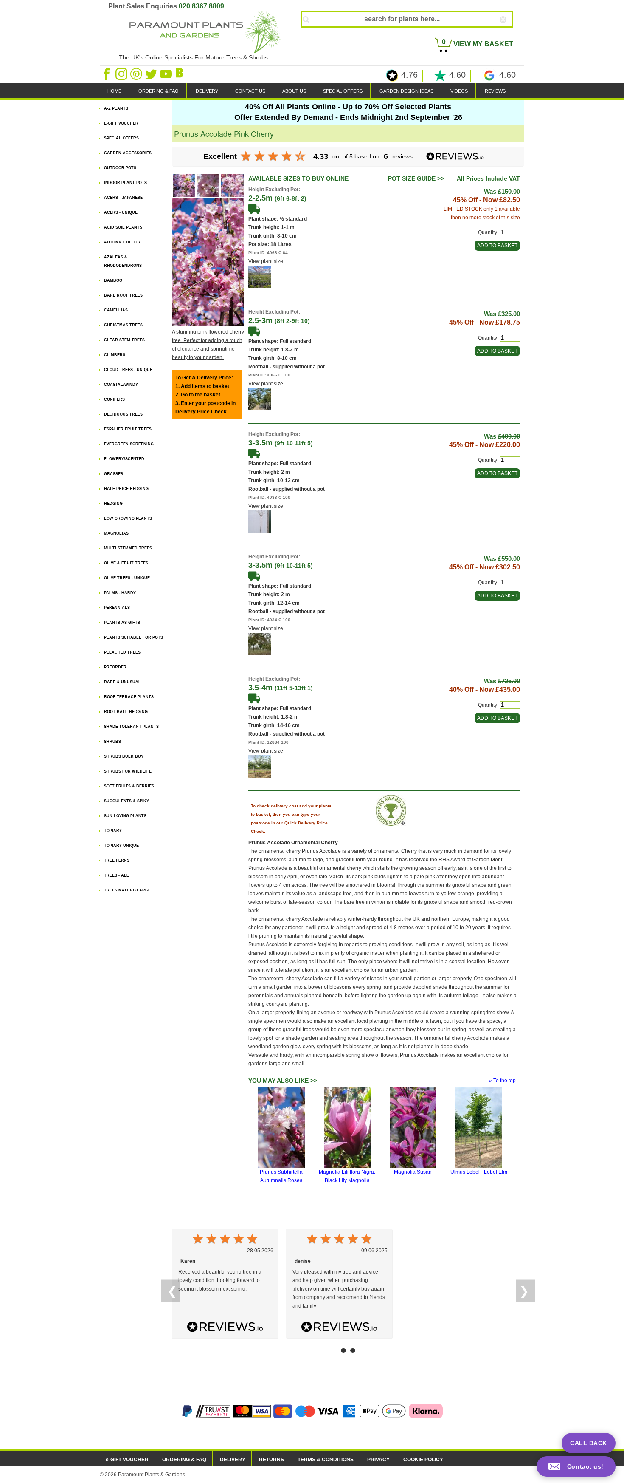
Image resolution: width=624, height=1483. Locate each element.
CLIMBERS (114, 355)
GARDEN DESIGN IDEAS (406, 90)
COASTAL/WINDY (121, 384)
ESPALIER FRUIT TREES (128, 429)
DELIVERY (207, 90)
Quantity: (488, 232)
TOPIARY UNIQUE (121, 845)
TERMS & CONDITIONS (326, 1460)
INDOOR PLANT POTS (125, 183)
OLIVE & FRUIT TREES (126, 563)
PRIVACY (378, 1460)
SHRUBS (112, 741)
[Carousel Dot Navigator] (343, 1350)
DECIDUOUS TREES (123, 414)
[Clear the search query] (510, 33)
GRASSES (113, 474)
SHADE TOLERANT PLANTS (131, 727)
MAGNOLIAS (116, 533)
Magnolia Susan (413, 1172)
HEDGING (113, 503)
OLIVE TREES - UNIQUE (127, 578)
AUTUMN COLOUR (122, 242)
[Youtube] (166, 73)
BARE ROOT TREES (123, 295)
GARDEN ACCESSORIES (128, 153)
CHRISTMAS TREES (123, 325)
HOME (114, 90)
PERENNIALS (117, 608)
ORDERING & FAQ (158, 90)
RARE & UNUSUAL (122, 682)
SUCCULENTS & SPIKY (126, 801)
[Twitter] (151, 73)
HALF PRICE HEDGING (126, 489)
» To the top (502, 1081)
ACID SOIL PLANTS (123, 227)
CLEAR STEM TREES (124, 340)
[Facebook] (107, 73)
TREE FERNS (116, 860)
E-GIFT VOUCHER (121, 123)
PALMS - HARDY (120, 593)
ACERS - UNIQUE (121, 212)
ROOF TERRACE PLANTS (129, 697)
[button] (576, 1466)
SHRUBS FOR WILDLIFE (128, 771)
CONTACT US (250, 90)
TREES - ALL (116, 875)
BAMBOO (113, 280)
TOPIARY (113, 831)
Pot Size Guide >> (416, 178)
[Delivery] (254, 209)
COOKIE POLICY (423, 1460)
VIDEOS (459, 90)
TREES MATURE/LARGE (127, 890)
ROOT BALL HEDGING (126, 712)
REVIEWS (495, 90)
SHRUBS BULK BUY (123, 756)
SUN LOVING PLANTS (125, 816)
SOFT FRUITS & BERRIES (129, 786)
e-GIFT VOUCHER (127, 1460)
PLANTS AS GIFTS (122, 622)
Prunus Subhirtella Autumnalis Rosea (281, 1176)
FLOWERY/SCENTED (124, 459)
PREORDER (115, 667)
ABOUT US (294, 90)
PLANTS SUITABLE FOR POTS (133, 637)
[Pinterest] (136, 73)
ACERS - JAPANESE (123, 197)
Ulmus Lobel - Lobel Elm (478, 1172)
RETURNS (271, 1460)
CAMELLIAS (116, 310)
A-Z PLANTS (116, 108)
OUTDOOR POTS (120, 168)
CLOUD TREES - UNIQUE (128, 370)
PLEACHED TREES (122, 652)
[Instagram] (122, 73)
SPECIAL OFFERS (343, 90)
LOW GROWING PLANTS (128, 518)
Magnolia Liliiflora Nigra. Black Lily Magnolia (347, 1176)
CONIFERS (114, 399)
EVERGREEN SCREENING (129, 444)
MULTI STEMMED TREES (128, 548)
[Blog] (181, 73)
